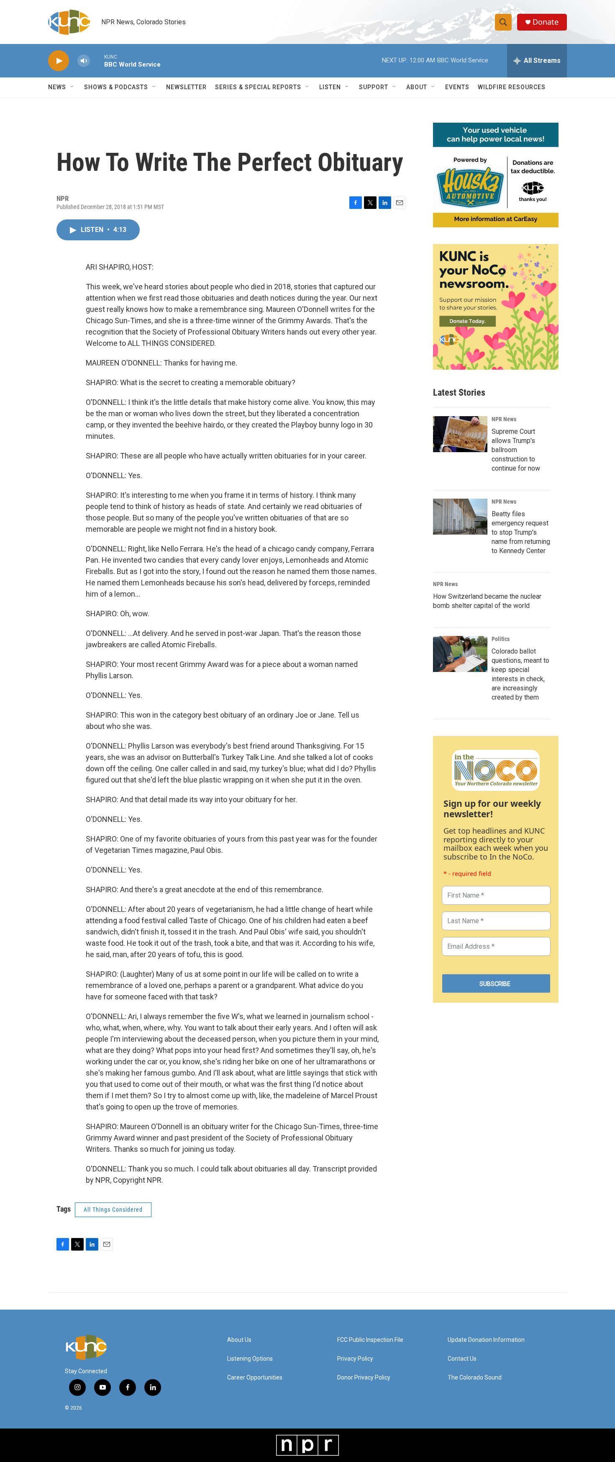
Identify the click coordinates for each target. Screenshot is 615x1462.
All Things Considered (113, 1209)
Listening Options (250, 1359)
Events (457, 87)
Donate (546, 22)
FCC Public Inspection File (370, 1340)
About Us (239, 1340)
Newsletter (186, 87)
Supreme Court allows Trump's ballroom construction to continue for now (516, 449)
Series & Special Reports (258, 87)
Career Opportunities (254, 1377)
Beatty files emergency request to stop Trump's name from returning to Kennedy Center (521, 532)
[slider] (97, 60)
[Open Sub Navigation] (72, 87)
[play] (58, 61)
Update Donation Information (486, 1340)
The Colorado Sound (475, 1377)
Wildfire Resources (512, 87)
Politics (501, 639)
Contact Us (462, 1359)
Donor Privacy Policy (363, 1377)
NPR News (504, 419)
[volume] (84, 60)
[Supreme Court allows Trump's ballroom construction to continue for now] (460, 434)
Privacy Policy (355, 1359)
